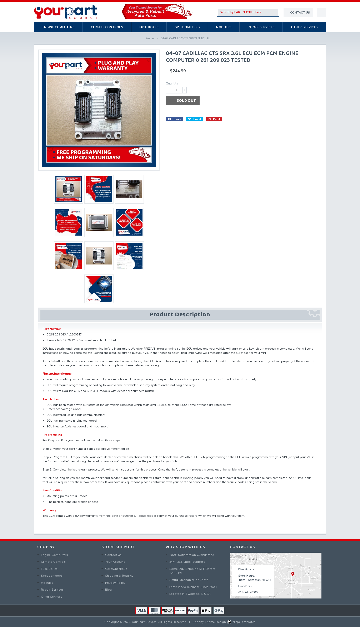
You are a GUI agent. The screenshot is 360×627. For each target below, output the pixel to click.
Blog (108, 589)
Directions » (246, 569)
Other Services (304, 27)
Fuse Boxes (148, 27)
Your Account (115, 562)
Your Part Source (144, 622)
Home (150, 38)
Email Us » (245, 586)
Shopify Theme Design (209, 622)
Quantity (172, 83)
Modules (223, 27)
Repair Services (261, 27)
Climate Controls (107, 27)
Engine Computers (58, 27)
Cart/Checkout (116, 569)
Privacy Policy (115, 583)
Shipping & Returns (119, 575)
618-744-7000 (248, 592)
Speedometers (187, 27)
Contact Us (113, 555)
